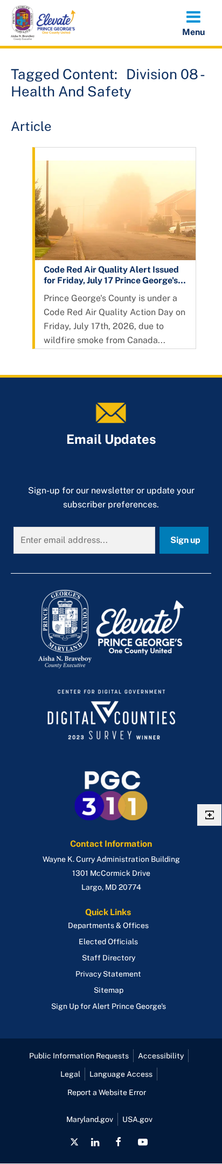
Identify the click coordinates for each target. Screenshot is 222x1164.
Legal (70, 1074)
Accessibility (161, 1055)
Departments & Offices (108, 925)
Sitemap (108, 990)
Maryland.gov (89, 1119)
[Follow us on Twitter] (74, 1142)
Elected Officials (108, 941)
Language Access (120, 1074)
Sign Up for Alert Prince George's (108, 1006)
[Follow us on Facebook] (118, 1142)
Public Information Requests (79, 1055)
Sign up (185, 540)
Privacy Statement (108, 974)
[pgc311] (111, 629)
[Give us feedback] (209, 815)
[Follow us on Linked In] (95, 1142)
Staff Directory (108, 957)
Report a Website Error (106, 1092)
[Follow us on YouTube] (142, 1142)
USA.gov (137, 1119)
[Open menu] (193, 22)
